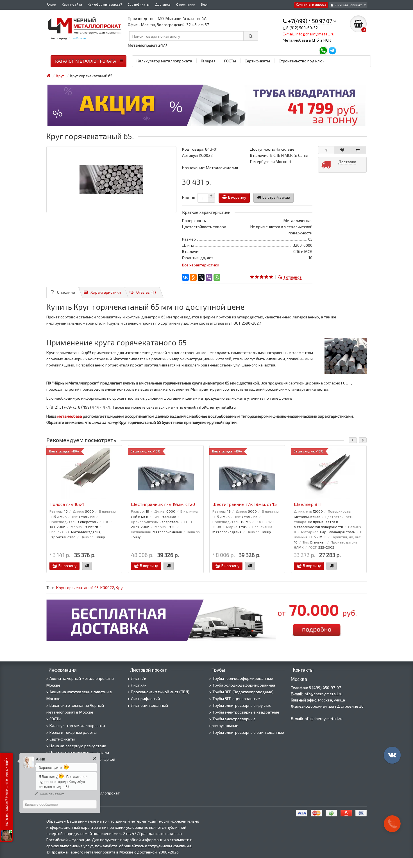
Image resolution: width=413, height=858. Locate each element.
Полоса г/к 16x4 (66, 504)
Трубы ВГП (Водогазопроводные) (243, 691)
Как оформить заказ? (105, 4)
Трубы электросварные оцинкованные (248, 732)
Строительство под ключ (301, 60)
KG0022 (107, 587)
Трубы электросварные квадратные (245, 712)
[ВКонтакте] (185, 277)
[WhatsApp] (217, 277)
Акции (51, 4)
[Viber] (209, 277)
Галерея (208, 60)
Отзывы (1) (146, 292)
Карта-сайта (72, 4)
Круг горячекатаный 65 (77, 587)
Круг (120, 587)
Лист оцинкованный (149, 705)
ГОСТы (230, 60)
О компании (185, 4)
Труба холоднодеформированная (243, 685)
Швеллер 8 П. (308, 504)
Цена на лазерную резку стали (77, 745)
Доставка (163, 4)
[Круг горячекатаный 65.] (111, 179)
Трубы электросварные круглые (241, 705)
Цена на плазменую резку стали (79, 752)
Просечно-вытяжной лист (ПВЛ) (160, 691)
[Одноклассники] (193, 277)
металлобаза (69, 416)
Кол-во (188, 197)
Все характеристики (200, 264)
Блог (204, 4)
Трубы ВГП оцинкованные (236, 698)
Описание (66, 292)
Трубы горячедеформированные (242, 678)
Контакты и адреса (311, 4)
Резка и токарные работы (73, 732)
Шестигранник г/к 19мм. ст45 (244, 504)
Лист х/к (138, 685)
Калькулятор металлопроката (164, 60)
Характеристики (105, 292)
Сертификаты (138, 4)
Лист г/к (138, 678)
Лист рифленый (145, 698)
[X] (201, 277)
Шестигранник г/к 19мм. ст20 (163, 504)
